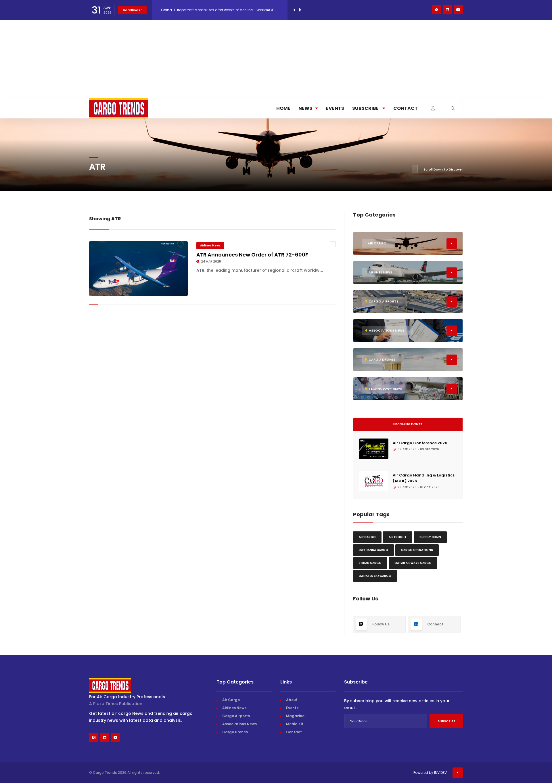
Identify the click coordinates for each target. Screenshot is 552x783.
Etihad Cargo (370, 563)
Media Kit (294, 723)
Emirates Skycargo (375, 576)
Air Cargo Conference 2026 (420, 443)
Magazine (295, 715)
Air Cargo (367, 537)
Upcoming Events (407, 424)
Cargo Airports (236, 715)
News (305, 108)
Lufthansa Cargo (373, 550)
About (292, 699)
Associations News (239, 723)
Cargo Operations (417, 550)
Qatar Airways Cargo (413, 563)
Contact (405, 108)
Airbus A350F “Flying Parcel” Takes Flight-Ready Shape (208, 9)
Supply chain (430, 537)
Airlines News (210, 245)
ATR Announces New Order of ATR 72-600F (252, 254)
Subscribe (365, 108)
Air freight (398, 537)
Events (335, 108)
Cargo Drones (235, 732)
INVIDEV (440, 772)
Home (283, 108)
